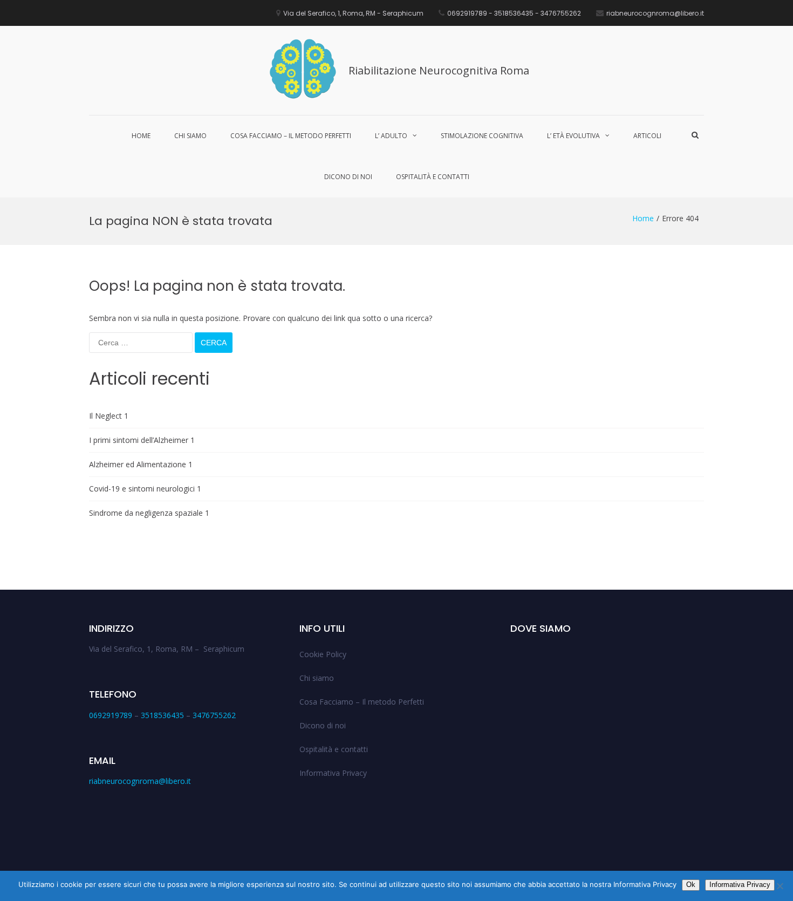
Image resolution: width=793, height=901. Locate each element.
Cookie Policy (322, 654)
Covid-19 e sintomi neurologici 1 (145, 488)
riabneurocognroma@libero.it (140, 781)
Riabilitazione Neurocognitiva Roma (438, 70)
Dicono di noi (348, 176)
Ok (690, 884)
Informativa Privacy (333, 773)
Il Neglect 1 (108, 416)
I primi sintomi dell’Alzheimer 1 (142, 440)
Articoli (647, 135)
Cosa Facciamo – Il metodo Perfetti (290, 135)
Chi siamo (190, 135)
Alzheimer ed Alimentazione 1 (141, 464)
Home (141, 135)
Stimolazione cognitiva (482, 135)
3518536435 (162, 715)
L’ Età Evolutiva (573, 135)
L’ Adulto (391, 135)
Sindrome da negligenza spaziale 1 (149, 513)
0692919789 (110, 715)
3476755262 (214, 715)
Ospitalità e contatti (432, 176)
